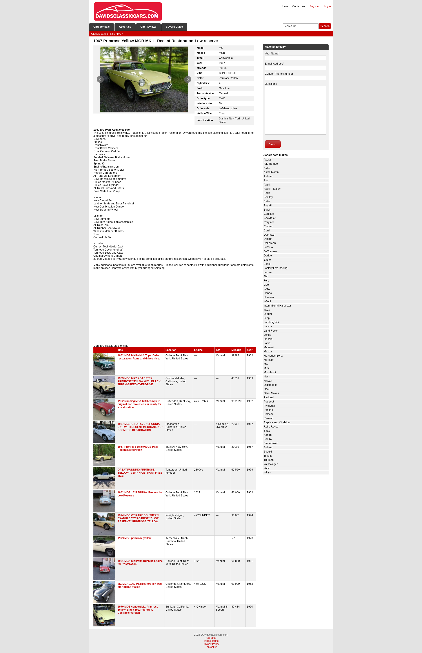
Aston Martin (271, 172)
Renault (268, 418)
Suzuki (268, 451)
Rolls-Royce (271, 426)
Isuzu (267, 309)
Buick (267, 209)
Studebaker (271, 443)
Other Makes (271, 393)
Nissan (268, 380)
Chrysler (269, 222)
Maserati (269, 347)
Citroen (268, 226)
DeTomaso (270, 251)
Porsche (269, 414)
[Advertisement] (174, 307)
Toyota (268, 455)
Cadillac (269, 213)
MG (266, 364)
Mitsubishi (270, 372)
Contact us (298, 6)
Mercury (268, 359)
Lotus (267, 343)
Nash (267, 376)
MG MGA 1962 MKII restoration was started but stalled (140, 585)
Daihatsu (269, 234)
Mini (266, 368)
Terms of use (211, 640)
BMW (267, 201)
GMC (267, 288)
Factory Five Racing (275, 268)
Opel (266, 389)
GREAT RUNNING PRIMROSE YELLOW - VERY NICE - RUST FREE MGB (140, 472)
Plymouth (269, 405)
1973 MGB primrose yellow (134, 538)
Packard (269, 397)
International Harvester (277, 305)
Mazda (268, 351)
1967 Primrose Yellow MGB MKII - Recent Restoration (138, 448)
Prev (100, 79)
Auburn (268, 176)
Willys (267, 472)
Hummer (269, 297)
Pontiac (268, 409)
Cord (267, 230)
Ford (266, 280)
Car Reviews (148, 26)
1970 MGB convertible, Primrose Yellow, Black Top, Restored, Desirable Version (138, 609)
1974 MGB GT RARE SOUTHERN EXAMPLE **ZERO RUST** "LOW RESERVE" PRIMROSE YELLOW (138, 518)
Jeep (267, 318)
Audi (266, 180)
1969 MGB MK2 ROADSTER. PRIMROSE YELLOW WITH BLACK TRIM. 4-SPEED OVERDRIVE (139, 381)
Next (187, 79)
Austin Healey (272, 188)
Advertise (125, 26)
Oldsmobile (270, 384)
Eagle (267, 259)
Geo (266, 284)
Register (314, 6)
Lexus (267, 334)
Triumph (269, 460)
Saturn (268, 435)
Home (284, 6)
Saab (267, 430)
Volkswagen (271, 464)
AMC (267, 168)
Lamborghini (271, 322)
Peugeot (269, 401)
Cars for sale (101, 26)
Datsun (268, 238)
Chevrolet (269, 218)
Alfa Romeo (271, 163)
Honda (268, 293)
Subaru (268, 447)
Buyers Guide (174, 26)
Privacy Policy (211, 644)
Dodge (268, 255)
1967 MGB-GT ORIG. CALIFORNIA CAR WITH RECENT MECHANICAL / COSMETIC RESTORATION (140, 427)
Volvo (267, 468)
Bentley (268, 197)
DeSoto (268, 247)
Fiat (266, 276)
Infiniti (267, 301)
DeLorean (270, 243)
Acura (267, 159)
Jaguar (268, 314)
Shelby (268, 439)
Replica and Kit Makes (277, 422)
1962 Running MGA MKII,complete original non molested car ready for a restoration (139, 404)
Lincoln (268, 339)
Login (327, 6)
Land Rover (271, 330)
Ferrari (268, 272)
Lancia (268, 326)
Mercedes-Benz (273, 355)
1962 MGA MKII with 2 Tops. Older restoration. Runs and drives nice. (139, 357)
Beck (267, 193)
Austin (267, 184)
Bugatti (268, 205)
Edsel (267, 263)
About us (211, 637)
